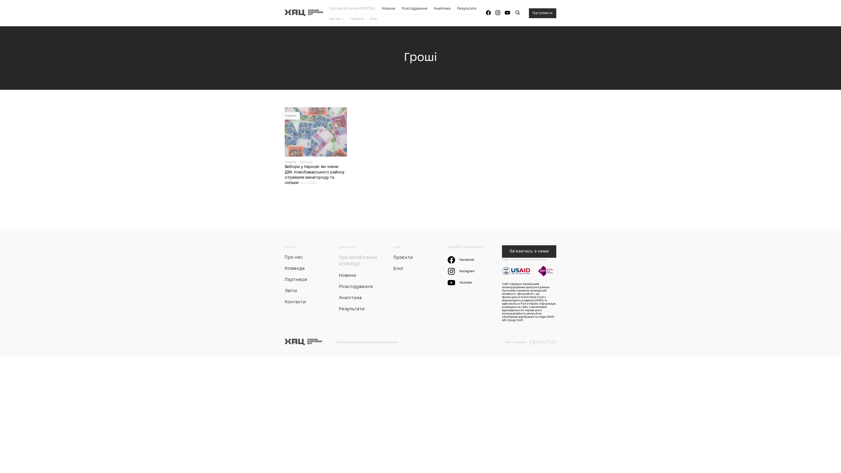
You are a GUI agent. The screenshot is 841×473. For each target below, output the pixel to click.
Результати (466, 9)
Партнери (296, 280)
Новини (388, 9)
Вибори (306, 162)
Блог (373, 19)
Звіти (291, 291)
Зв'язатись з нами (529, 251)
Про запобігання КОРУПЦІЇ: (352, 9)
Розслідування (414, 9)
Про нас (335, 19)
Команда (295, 269)
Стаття (291, 162)
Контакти (295, 302)
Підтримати (543, 13)
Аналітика (442, 9)
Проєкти (357, 19)
